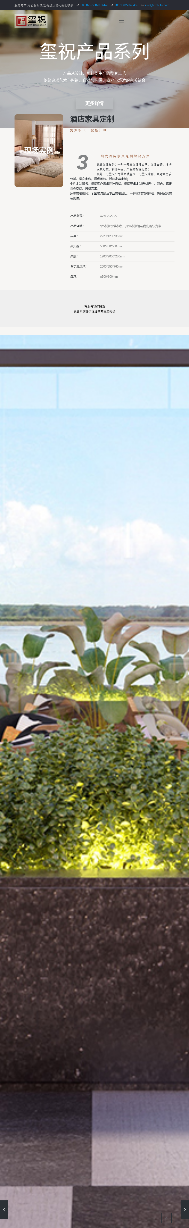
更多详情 (94, 103)
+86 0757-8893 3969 (93, 5)
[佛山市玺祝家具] (31, 20)
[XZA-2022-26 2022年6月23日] (185, 1209)
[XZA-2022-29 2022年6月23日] (4, 1209)
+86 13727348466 (126, 5)
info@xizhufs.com (157, 5)
